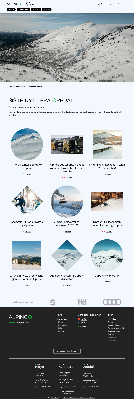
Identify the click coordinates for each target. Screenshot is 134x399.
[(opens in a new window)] (23, 302)
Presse (110, 322)
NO (116, 4)
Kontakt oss (62, 319)
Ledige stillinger (114, 325)
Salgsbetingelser (114, 331)
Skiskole (60, 328)
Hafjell (82, 323)
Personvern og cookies (116, 328)
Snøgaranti (112, 340)
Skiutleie (60, 331)
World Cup (112, 319)
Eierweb (111, 334)
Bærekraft (112, 337)
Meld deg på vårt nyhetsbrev (67, 351)
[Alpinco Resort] (14, 4)
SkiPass (60, 322)
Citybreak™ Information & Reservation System (79, 398)
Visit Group (55, 398)
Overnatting (62, 325)
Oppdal (83, 326)
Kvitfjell (84, 319)
